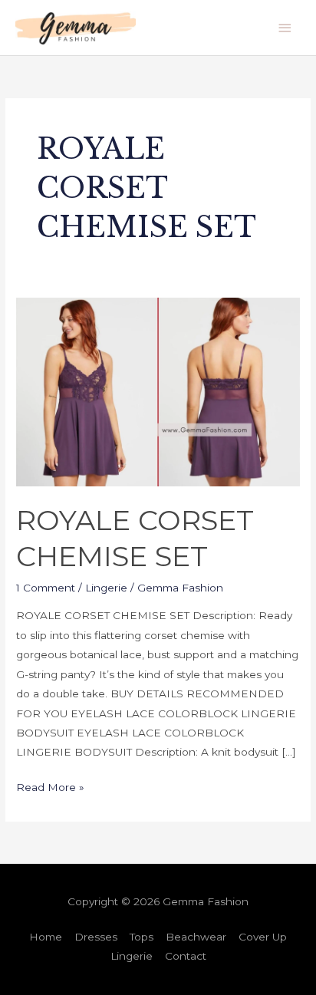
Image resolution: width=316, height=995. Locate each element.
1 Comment (45, 588)
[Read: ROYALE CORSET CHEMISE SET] (158, 391)
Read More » (50, 785)
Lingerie (106, 588)
